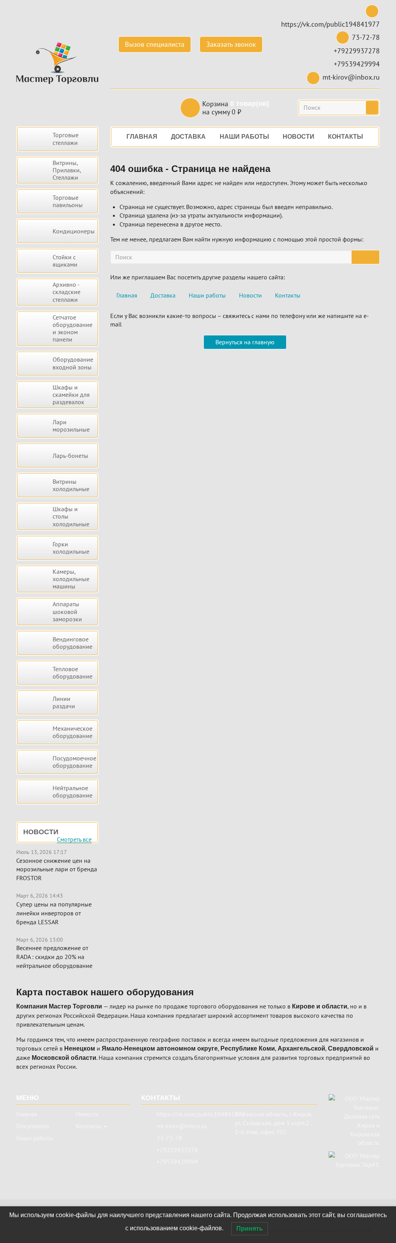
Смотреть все (74, 839)
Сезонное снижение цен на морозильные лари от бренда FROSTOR (56, 869)
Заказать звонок (231, 44)
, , (273, 1123)
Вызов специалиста (154, 44)
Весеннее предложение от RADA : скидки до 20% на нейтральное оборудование (54, 956)
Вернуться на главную (245, 342)
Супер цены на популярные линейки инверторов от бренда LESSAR (54, 913)
